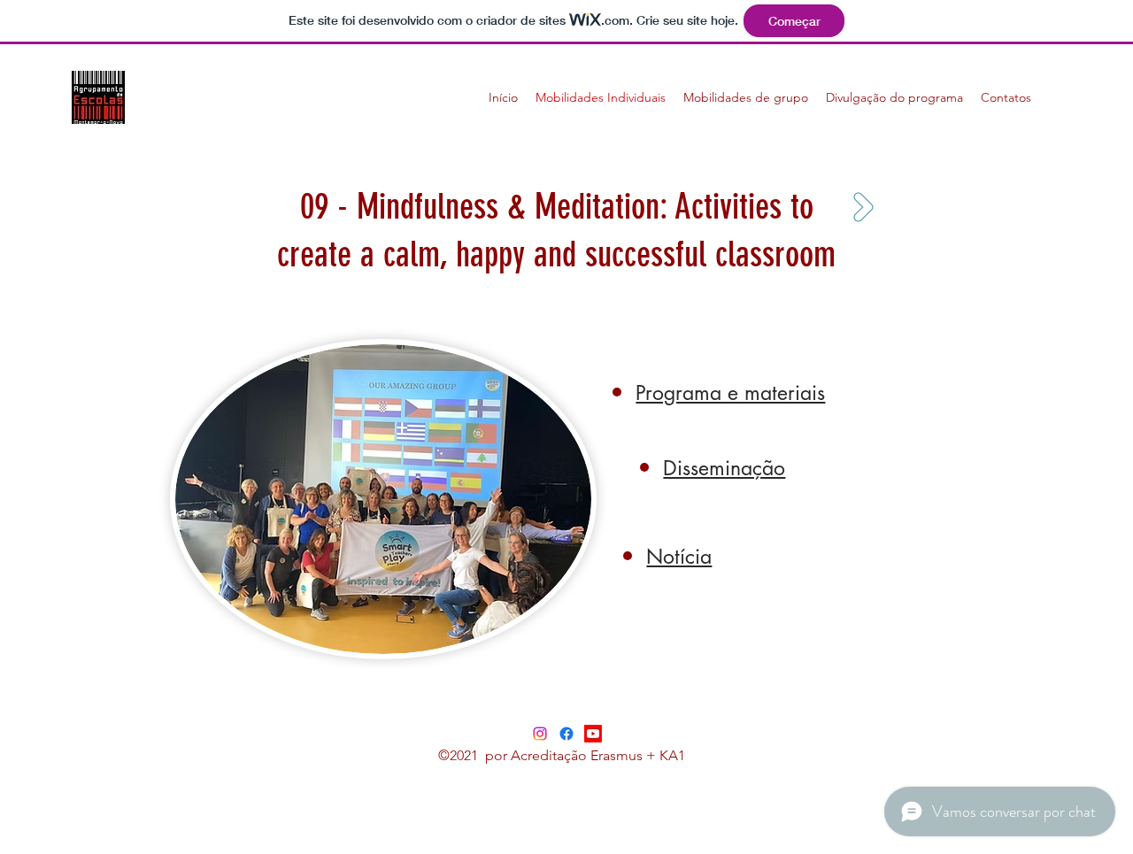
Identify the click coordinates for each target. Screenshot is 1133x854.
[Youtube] (593, 733)
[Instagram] (540, 733)
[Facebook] (566, 733)
